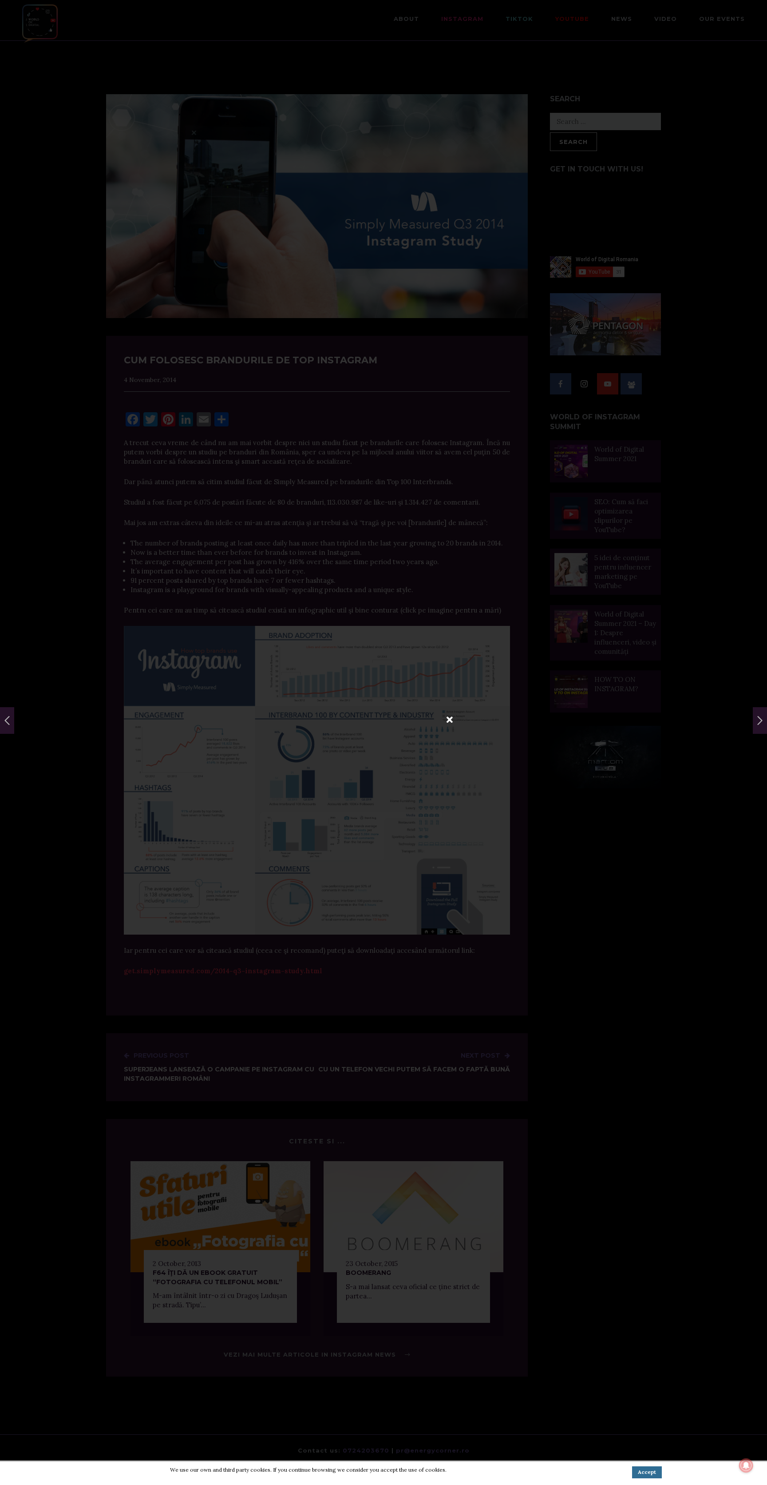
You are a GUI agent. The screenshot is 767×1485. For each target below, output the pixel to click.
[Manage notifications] (746, 1465)
